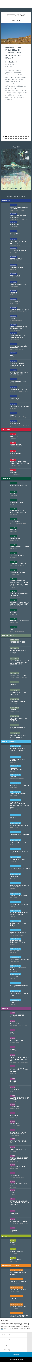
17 (18, 138)
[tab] (29, 1335)
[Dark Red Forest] (16, 33)
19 (23, 138)
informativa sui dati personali (9, 1330)
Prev (3, 33)
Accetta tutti (16, 1354)
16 (16, 138)
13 (8, 138)
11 (28, 136)
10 (26, 136)
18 (21, 138)
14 (11, 138)
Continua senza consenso (16, 1359)
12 (6, 138)
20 (26, 138)
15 (13, 138)
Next (28, 33)
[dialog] (16, 1340)
